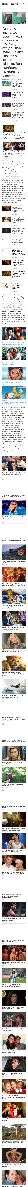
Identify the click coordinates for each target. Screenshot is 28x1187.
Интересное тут (10, 4)
